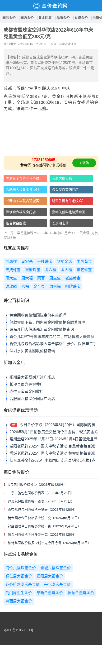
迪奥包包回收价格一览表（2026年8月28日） (41, 501)
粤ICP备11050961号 (19, 630)
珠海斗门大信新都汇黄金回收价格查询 (41, 329)
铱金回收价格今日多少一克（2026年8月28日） (43, 534)
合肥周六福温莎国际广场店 (32, 399)
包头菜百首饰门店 (65, 190)
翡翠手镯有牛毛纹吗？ (68, 201)
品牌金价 (63, 17)
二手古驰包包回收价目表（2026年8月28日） (41, 493)
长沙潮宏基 (60, 223)
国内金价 (27, 17)
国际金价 (9, 17)
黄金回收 (45, 17)
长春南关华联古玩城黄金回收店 (26, 201)
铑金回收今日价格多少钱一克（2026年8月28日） (44, 518)
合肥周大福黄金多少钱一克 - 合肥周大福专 (26, 190)
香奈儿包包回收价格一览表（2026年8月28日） (43, 509)
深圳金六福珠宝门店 (21, 212)
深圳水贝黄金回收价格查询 (32, 351)
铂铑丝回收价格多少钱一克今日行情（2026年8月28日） (49, 543)
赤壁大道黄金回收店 (26, 392)
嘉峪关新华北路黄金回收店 (72, 212)
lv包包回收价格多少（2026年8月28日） (37, 484)
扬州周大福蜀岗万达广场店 (32, 377)
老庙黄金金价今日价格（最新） (26, 178)
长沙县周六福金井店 (26, 384)
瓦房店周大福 (62, 178)
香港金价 (81, 17)
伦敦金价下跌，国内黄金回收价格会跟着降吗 (47, 322)
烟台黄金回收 (16, 223)
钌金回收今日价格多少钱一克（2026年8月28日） (44, 526)
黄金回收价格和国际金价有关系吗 (37, 315)
